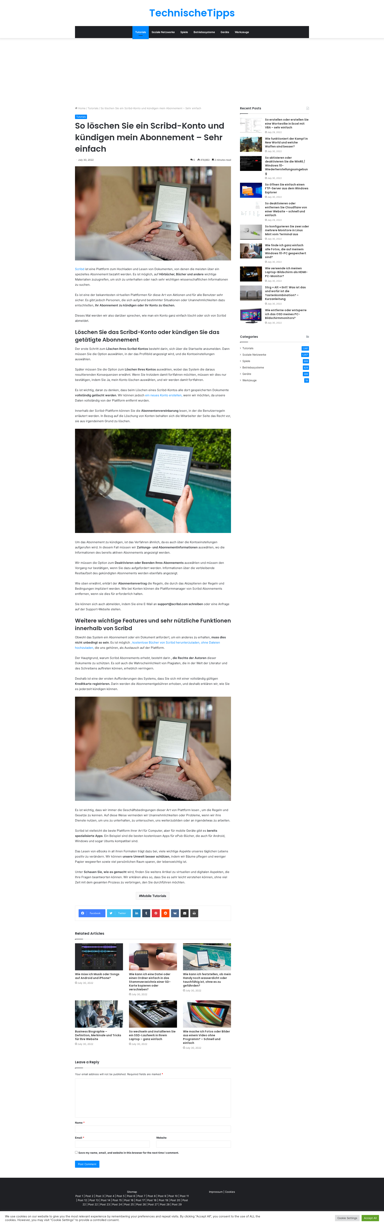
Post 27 (153, 1204)
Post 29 (177, 1204)
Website (161, 1137)
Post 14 (105, 1200)
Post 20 (175, 1200)
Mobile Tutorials (153, 896)
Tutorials (140, 32)
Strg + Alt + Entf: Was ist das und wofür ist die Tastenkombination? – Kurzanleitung (285, 293)
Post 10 (173, 1196)
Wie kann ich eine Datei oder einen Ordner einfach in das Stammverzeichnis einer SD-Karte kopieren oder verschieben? (150, 981)
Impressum (216, 1191)
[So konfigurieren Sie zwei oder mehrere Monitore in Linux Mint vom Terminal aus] (251, 232)
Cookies (230, 1191)
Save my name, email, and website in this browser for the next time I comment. (128, 1152)
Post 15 (117, 1200)
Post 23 (105, 1204)
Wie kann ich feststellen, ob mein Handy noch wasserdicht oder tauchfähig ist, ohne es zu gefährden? (207, 980)
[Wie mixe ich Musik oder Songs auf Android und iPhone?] (99, 956)
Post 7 (141, 1196)
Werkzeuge (242, 32)
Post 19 (163, 1200)
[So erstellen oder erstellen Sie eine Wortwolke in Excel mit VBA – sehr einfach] (251, 125)
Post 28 (165, 1204)
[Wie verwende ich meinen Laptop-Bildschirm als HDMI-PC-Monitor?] (251, 274)
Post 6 (131, 1196)
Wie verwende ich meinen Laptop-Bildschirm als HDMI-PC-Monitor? (286, 272)
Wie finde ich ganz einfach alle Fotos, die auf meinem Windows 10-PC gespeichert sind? (285, 251)
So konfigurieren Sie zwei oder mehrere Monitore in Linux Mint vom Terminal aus (287, 230)
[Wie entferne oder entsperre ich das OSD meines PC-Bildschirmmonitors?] (251, 315)
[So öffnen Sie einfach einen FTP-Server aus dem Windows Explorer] (251, 190)
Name (80, 1122)
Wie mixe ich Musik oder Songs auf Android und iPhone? (97, 976)
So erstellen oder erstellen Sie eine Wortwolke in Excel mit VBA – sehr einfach (287, 123)
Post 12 (82, 1200)
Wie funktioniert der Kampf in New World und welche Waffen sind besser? (286, 142)
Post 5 (121, 1196)
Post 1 (79, 1196)
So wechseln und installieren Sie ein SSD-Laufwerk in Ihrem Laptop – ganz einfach (152, 1035)
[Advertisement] (192, 72)
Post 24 (117, 1204)
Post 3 (100, 1196)
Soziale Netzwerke (163, 32)
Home (81, 108)
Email (79, 1137)
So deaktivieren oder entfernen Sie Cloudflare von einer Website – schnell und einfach (286, 209)
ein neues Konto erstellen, (163, 395)
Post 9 (162, 1196)
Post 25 (129, 1204)
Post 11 (184, 1196)
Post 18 (151, 1200)
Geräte (225, 32)
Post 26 (141, 1204)
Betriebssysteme (204, 32)
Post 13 (94, 1200)
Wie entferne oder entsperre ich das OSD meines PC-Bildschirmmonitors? (286, 314)
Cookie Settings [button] (347, 1218)
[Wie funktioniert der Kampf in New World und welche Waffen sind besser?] (251, 144)
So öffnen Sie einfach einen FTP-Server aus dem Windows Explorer (286, 188)
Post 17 (140, 1200)
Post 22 (93, 1204)
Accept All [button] (370, 1218)
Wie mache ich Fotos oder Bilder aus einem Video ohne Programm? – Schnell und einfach (206, 1037)
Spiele (184, 32)
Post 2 (89, 1196)
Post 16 (128, 1200)
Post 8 (152, 1196)
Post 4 (110, 1196)
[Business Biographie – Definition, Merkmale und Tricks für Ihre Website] (99, 1013)
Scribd (79, 269)
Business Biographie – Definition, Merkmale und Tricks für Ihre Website (98, 1035)
